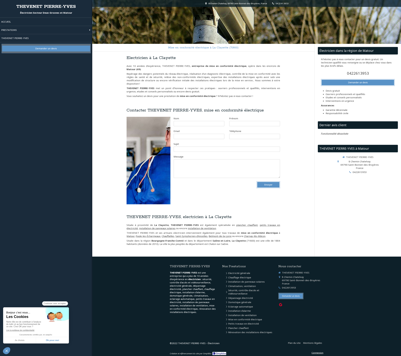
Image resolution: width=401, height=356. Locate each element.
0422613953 (358, 73)
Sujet (176, 143)
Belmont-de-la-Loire (220, 236)
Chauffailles (168, 236)
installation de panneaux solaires (157, 228)
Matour (130, 236)
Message (178, 156)
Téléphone (235, 131)
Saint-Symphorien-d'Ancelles (191, 236)
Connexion (317, 352)
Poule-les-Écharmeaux (148, 236)
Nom (176, 118)
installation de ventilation (202, 228)
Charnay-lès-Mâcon (254, 236)
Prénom (233, 118)
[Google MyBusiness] (280, 305)
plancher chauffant (247, 225)
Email (177, 131)
